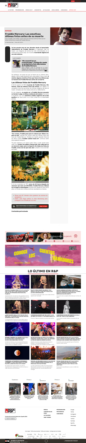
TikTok (72, 412)
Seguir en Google (43, 206)
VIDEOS (11, 1)
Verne (56, 436)
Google (72, 409)
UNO (37, 436)
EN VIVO (7, 1)
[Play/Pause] (46, 441)
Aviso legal (27, 431)
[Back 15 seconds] (43, 441)
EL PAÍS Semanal (53, 436)
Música (46, 409)
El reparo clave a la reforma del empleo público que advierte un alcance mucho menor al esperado (57, 397)
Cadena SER (52, 434)
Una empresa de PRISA (19, 435)
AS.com (56, 434)
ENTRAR (72, 1)
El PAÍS (30, 434)
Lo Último (11, 10)
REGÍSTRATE (78, 1)
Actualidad (46, 10)
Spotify (72, 423)
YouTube (72, 421)
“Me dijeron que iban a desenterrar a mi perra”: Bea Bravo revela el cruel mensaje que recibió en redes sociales (71, 397)
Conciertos (37, 10)
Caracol (64, 434)
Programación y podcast (71, 440)
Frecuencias (60, 411)
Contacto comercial (10, 418)
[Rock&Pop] (13, 5)
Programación (20, 10)
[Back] (40, 441)
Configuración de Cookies (55, 431)
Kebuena (64, 436)
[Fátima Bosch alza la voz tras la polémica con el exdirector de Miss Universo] (29, 389)
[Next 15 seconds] (49, 441)
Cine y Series (47, 417)
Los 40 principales (35, 434)
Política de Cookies (45, 431)
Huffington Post (31, 436)
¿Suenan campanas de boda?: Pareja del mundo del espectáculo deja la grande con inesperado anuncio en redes (43, 397)
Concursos (64, 10)
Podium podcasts (29, 437)
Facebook (73, 416)
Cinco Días (45, 436)
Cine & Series (55, 10)
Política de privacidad (35, 431)
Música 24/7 (29, 10)
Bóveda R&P (72, 10)
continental (49, 436)
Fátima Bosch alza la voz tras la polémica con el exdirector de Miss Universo (29, 397)
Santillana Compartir (47, 434)
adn (60, 434)
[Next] (51, 441)
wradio (41, 436)
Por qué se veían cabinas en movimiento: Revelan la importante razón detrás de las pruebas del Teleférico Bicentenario (15, 397)
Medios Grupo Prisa (19, 438)
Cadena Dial (60, 436)
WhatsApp (73, 425)
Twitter (72, 418)
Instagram (73, 414)
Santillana (41, 434)
